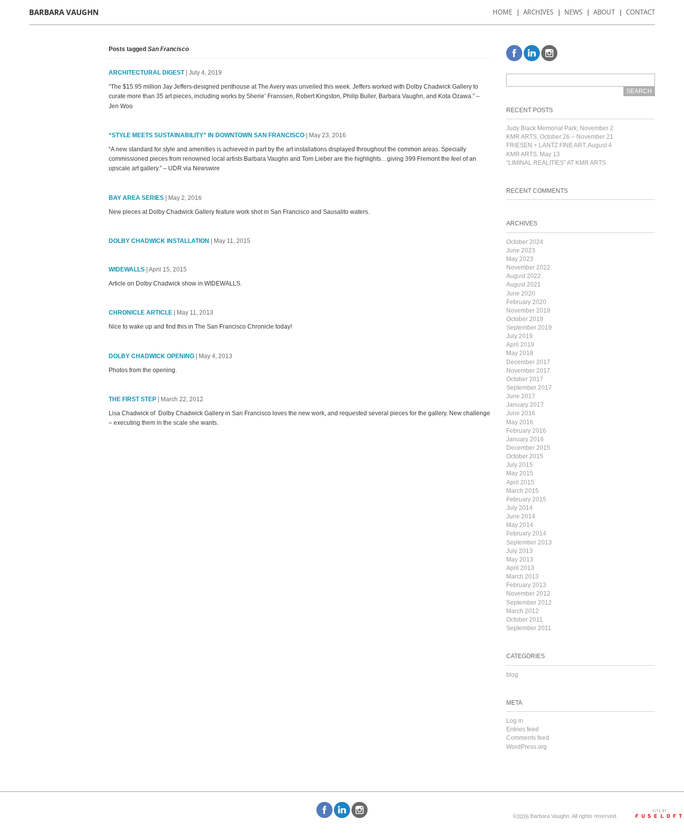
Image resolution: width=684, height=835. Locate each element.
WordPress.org (526, 746)
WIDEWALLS (127, 269)
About (604, 12)
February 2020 (526, 302)
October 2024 (524, 241)
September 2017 (529, 387)
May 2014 (519, 524)
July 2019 (519, 336)
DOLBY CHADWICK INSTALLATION (159, 240)
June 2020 (520, 293)
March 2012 (522, 611)
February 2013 (526, 585)
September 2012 (529, 602)
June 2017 (520, 396)
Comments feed (527, 737)
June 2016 (520, 413)
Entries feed (522, 729)
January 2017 (525, 404)
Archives (538, 12)
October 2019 (524, 319)
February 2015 (526, 499)
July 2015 (519, 464)
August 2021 (523, 284)
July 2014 (519, 507)
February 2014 (526, 533)
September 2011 (528, 628)
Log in (514, 720)
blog (512, 674)
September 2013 (529, 542)
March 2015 (522, 490)
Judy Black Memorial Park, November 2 (559, 128)
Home (502, 12)
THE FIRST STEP (132, 399)
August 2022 (523, 276)
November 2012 (528, 593)
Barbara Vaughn (64, 12)
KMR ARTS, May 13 (533, 154)
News (573, 12)
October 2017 (524, 379)
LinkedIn (532, 53)
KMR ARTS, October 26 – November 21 (559, 136)
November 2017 (528, 370)
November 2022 (528, 267)
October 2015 (524, 456)
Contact (640, 12)
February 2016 (526, 430)
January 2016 (525, 439)
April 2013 (520, 568)
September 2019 (529, 327)
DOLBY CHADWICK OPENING (151, 356)
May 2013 (519, 559)
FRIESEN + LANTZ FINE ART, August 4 (559, 145)
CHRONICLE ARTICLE (140, 312)
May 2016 (519, 422)
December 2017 (528, 362)
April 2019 (520, 344)
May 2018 (519, 353)
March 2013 (522, 576)
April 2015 (520, 482)
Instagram (549, 53)
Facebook (514, 53)
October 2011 (524, 619)
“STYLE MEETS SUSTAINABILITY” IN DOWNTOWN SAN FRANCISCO (206, 135)
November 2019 (528, 310)
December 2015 (528, 447)
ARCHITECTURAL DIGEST (146, 72)
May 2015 (519, 473)
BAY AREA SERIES (136, 197)
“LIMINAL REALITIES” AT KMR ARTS (556, 162)
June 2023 (520, 250)
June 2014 (520, 516)
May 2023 (519, 258)
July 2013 (519, 550)
